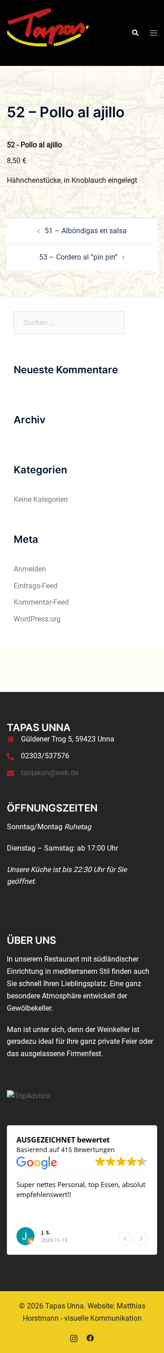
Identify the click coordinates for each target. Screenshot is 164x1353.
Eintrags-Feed (35, 585)
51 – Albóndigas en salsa (86, 230)
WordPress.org (37, 619)
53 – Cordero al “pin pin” (78, 257)
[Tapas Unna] (48, 32)
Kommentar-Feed (41, 602)
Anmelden (30, 569)
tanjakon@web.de (49, 772)
